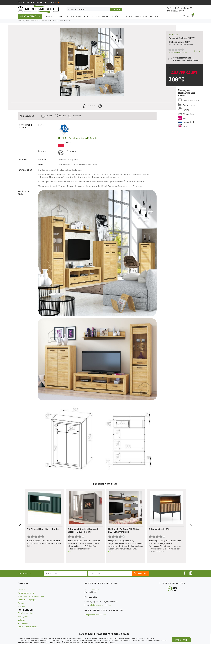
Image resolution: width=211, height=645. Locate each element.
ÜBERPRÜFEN (140, 573)
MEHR (56, 2)
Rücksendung (23, 623)
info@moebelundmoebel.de (100, 605)
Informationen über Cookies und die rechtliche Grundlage (132, 638)
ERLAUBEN (181, 640)
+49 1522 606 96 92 (181, 8)
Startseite (21, 21)
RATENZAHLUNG (82, 16)
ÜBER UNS (50, 16)
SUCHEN (116, 9)
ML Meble (174, 34)
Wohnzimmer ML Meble (49, 21)
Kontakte (21, 606)
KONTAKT (159, 16)
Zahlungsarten (23, 616)
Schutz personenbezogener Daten (31, 596)
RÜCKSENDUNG (121, 16)
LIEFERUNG (95, 16)
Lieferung (21, 620)
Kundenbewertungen (26, 593)
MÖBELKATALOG (28, 16)
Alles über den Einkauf (26, 613)
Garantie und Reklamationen (29, 626)
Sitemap (21, 603)
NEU (151, 16)
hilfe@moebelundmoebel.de (95, 614)
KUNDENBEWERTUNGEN (138, 16)
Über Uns (21, 589)
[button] (83, 106)
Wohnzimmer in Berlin (33, 21)
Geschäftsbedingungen (27, 599)
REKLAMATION (107, 16)
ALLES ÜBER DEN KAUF (64, 16)
